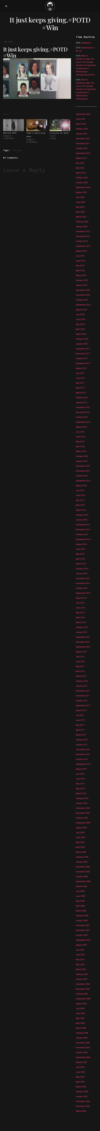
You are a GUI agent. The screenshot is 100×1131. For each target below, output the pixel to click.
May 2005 (80, 1077)
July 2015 (80, 490)
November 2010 (83, 754)
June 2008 (80, 896)
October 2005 (82, 1052)
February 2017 (82, 397)
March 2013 (81, 622)
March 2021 (81, 173)
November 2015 (83, 471)
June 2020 (80, 202)
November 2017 (83, 353)
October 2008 (82, 876)
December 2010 (83, 749)
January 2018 (81, 344)
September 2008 (83, 881)
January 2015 (81, 520)
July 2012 (80, 656)
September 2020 (83, 187)
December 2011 (83, 691)
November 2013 (83, 583)
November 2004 (83, 1106)
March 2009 (81, 852)
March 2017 (81, 393)
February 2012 (82, 681)
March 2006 (81, 1028)
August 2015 (81, 485)
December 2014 (83, 525)
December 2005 (83, 1043)
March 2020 (81, 217)
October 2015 (82, 476)
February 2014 (82, 569)
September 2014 (83, 539)
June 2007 (80, 955)
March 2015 (81, 510)
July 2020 (80, 197)
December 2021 (83, 138)
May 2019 (80, 266)
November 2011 (83, 696)
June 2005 (80, 1072)
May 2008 (80, 901)
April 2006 (80, 1023)
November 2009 (83, 813)
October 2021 (82, 148)
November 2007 (83, 930)
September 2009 (83, 823)
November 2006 (83, 989)
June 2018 (80, 319)
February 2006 (82, 1033)
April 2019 (80, 270)
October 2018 (82, 300)
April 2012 (80, 671)
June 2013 (80, 608)
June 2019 (80, 261)
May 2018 (80, 324)
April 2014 (80, 559)
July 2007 (80, 950)
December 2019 (83, 231)
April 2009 (80, 847)
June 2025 (80, 119)
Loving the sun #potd (59, 133)
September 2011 (83, 705)
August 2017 (81, 368)
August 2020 (81, 192)
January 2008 (81, 920)
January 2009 (81, 862)
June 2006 (80, 1013)
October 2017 (82, 358)
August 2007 (81, 945)
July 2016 (80, 432)
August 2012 (81, 652)
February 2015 (82, 515)
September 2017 (83, 363)
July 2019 (80, 256)
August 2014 (81, 544)
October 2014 (82, 534)
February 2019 (82, 280)
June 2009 (80, 837)
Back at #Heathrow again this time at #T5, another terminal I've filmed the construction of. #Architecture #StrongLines (86, 89)
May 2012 (80, 666)
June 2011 (80, 720)
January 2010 (81, 803)
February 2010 (82, 798)
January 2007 (81, 979)
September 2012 (83, 647)
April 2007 (80, 964)
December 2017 (83, 349)
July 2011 (80, 715)
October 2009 (82, 818)
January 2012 (81, 686)
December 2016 (83, 407)
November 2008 (83, 872)
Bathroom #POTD (9, 133)
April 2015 (80, 505)
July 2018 (80, 314)
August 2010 (81, 769)
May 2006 (80, 1018)
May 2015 (80, 500)
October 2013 (82, 588)
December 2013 (83, 578)
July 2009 (80, 832)
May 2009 (80, 842)
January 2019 (81, 285)
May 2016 (80, 441)
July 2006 (80, 1008)
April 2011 (80, 730)
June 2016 (80, 437)
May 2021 (80, 163)
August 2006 (81, 1003)
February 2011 (82, 740)
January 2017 (81, 402)
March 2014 (81, 564)
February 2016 (82, 456)
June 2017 (80, 378)
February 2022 (82, 129)
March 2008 (81, 911)
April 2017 (80, 388)
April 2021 (80, 168)
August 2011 (81, 710)
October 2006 (82, 994)
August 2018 (81, 309)
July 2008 (80, 891)
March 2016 (81, 451)
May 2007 (80, 959)
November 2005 (83, 1047)
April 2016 (80, 446)
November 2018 (83, 295)
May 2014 (80, 554)
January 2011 (81, 744)
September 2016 (83, 422)
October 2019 (82, 241)
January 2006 (81, 1038)
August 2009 (81, 828)
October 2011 (82, 700)
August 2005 (81, 1062)
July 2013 (80, 603)
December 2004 (83, 1101)
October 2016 (82, 417)
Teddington (86, 43)
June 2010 (80, 779)
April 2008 (80, 906)
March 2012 (81, 676)
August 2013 (81, 598)
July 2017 (80, 373)
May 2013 (80, 612)
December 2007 (83, 925)
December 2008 (83, 867)
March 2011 (81, 735)
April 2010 (80, 788)
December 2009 (83, 808)
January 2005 (81, 1096)
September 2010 (83, 764)
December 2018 (83, 290)
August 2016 (81, 427)
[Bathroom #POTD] (13, 125)
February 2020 (82, 222)
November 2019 (83, 236)
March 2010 (81, 793)
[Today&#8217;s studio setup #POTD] (36, 125)
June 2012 (80, 661)
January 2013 (81, 632)
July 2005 (80, 1067)
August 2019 (81, 251)
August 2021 (81, 158)
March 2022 (81, 124)
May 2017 (80, 383)
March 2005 (81, 1087)
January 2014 (81, 573)
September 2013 (83, 593)
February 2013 (82, 627)
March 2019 (81, 275)
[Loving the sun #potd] (60, 125)
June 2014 (80, 549)
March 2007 (81, 969)
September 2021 (83, 153)
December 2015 (83, 466)
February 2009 (82, 857)
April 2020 (80, 212)
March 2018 (81, 334)
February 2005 (82, 1091)
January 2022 (81, 134)
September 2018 (83, 305)
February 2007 (82, 974)
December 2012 (83, 637)
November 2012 (83, 642)
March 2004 (81, 1111)
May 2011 (80, 725)
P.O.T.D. (17, 150)
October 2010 (82, 759)
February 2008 (82, 916)
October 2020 (82, 182)
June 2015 (80, 495)
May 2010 (80, 784)
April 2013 (80, 617)
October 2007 (82, 935)
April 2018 (80, 329)
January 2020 (81, 226)
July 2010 (80, 774)
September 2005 (83, 1057)
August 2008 (81, 886)
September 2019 (83, 246)
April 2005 (80, 1082)
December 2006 (83, 984)
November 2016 (83, 412)
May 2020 (80, 207)
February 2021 (82, 178)
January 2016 (81, 461)
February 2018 (82, 339)
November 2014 (83, 529)
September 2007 (83, 940)
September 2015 (83, 481)
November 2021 (83, 143)
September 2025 (83, 114)
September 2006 (83, 999)
